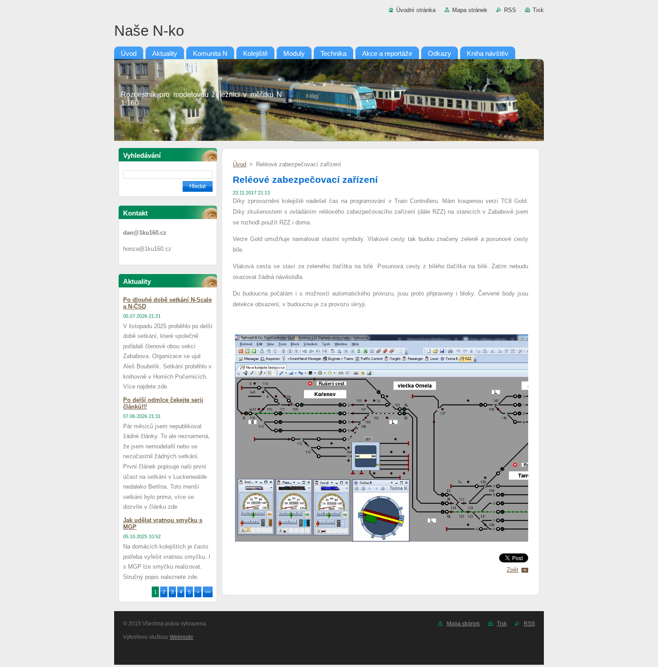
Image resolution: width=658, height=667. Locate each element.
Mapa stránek (469, 10)
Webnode (181, 637)
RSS (510, 10)
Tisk (538, 10)
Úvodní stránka (416, 10)
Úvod (239, 164)
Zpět (512, 569)
